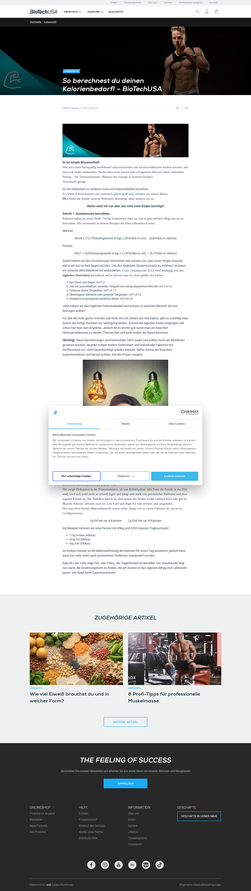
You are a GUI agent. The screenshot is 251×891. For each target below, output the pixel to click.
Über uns (152, 2)
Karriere (168, 2)
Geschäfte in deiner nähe (199, 816)
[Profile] (207, 11)
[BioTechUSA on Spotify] (132, 865)
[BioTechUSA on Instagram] (105, 865)
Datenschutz (61, 464)
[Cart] (216, 11)
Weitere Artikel (125, 722)
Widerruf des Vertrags (92, 825)
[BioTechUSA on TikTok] (160, 865)
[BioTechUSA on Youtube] (119, 865)
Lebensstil (50, 22)
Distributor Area (88, 838)
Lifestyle (133, 832)
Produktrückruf (88, 819)
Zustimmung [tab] (74, 423)
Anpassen (124, 476)
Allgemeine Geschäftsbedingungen (200, 884)
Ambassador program (191, 2)
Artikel (113, 2)
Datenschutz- (38, 884)
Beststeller (36, 819)
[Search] (197, 11)
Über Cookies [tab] (177, 423)
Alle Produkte (38, 832)
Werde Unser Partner (91, 832)
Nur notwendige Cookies (76, 476)
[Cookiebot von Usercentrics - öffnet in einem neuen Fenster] (184, 412)
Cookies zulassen (174, 476)
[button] (72, 11)
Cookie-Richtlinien (87, 464)
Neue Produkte (38, 825)
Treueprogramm (132, 2)
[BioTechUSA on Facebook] (91, 865)
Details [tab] (125, 423)
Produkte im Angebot (42, 813)
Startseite (35, 22)
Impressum (135, 844)
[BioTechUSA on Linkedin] (146, 865)
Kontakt (213, 2)
